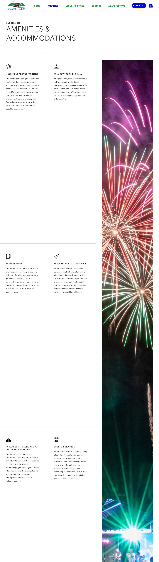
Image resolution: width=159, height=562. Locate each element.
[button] (151, 5)
